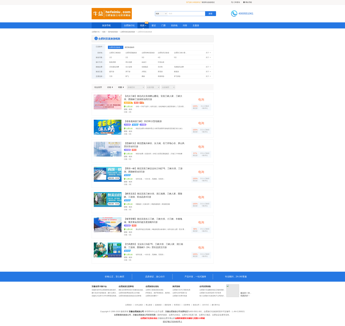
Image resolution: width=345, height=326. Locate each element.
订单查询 (236, 2)
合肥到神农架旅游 (148, 53)
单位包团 (128, 62)
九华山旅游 (139, 305)
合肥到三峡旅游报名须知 (154, 290)
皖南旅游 (158, 305)
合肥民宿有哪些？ (152, 296)
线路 (142, 25)
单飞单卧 (177, 76)
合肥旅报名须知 (152, 286)
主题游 (196, 25)
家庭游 (176, 72)
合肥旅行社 (129, 25)
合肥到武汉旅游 (163, 53)
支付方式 (205, 305)
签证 (154, 25)
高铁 (143, 76)
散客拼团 (112, 62)
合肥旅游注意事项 (126, 286)
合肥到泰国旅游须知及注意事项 (130, 296)
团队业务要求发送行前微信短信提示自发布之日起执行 (132, 290)
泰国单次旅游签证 (208, 2)
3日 (143, 57)
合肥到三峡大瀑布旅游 (181, 53)
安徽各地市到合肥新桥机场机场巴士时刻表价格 (105, 290)
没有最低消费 (114, 67)
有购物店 (145, 67)
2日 (126, 57)
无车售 (160, 67)
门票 (163, 25)
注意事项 (186, 305)
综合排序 (98, 87)
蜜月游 (111, 72)
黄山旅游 (149, 305)
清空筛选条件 (129, 47)
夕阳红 (144, 72)
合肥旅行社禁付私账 (179, 296)
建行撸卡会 (216, 305)
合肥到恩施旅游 (131, 53)
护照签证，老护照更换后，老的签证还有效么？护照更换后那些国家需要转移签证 (159, 293)
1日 (110, 57)
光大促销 (128, 67)
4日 (159, 57)
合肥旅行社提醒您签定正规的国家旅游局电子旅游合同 (212, 290)
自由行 (144, 62)
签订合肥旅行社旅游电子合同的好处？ (212, 296)
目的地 (174, 25)
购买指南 (176, 286)
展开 (207, 53)
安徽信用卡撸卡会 (99, 286)
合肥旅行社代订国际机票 (181, 290)
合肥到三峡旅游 (115, 53)
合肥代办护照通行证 (179, 293)
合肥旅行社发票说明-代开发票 (210, 293)
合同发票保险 (205, 286)
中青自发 (161, 62)
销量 (120, 87)
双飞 (127, 76)
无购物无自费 (179, 67)
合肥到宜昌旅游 (114, 47)
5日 (175, 57)
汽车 (111, 76)
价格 (109, 87)
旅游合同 (196, 305)
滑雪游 (160, 72)
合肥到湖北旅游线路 (127, 32)
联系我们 (177, 305)
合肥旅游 (128, 305)
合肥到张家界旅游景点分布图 (129, 293)
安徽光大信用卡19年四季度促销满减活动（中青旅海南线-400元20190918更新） (105, 296)
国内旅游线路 (113, 32)
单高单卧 (161, 76)
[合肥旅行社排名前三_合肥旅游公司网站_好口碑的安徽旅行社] (112, 13)
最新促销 (168, 305)
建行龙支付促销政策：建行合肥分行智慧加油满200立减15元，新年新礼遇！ (105, 293)
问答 (185, 25)
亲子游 (127, 72)
